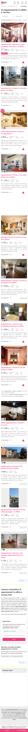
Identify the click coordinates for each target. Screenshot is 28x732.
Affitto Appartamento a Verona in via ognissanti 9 (12, 133)
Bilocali (20, 20)
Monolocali (14, 20)
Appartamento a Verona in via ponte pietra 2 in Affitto (14, 89)
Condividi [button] (24, 6)
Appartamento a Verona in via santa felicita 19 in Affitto (14, 176)
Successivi (22, 580)
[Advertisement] (14, 204)
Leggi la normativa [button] (22, 635)
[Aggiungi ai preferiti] (11, 62)
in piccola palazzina (5, 656)
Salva (14, 639)
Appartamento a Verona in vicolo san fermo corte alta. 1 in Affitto (12, 45)
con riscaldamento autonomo (17, 656)
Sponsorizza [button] (6, 62)
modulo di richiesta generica (16, 394)
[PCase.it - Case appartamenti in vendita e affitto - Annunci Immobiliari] (4, 2)
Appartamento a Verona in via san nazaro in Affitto (13, 369)
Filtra (7, 730)
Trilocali (24, 20)
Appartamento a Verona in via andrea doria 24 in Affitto (11, 467)
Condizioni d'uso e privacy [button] (20, 727)
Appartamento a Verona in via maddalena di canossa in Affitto (12, 325)
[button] (15, 2)
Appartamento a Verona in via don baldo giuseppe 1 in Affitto (13, 511)
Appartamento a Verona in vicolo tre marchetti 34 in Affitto (14, 282)
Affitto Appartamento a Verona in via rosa (12, 424)
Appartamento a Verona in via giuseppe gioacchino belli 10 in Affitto (12, 555)
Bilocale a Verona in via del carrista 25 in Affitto (13, 238)
